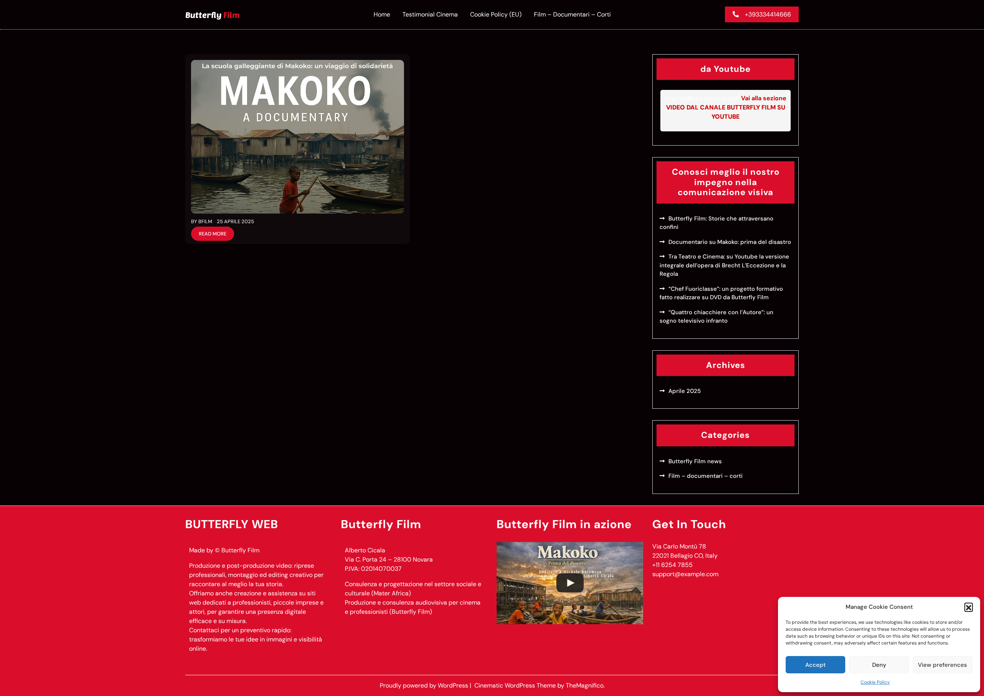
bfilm (205, 221)
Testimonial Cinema (430, 14)
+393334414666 (768, 14)
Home (382, 14)
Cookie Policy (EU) (496, 14)
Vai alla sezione (726, 107)
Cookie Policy (875, 682)
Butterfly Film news (695, 461)
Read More (212, 233)
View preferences (942, 665)
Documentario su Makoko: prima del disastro (729, 242)
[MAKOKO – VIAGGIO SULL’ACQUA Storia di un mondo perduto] (570, 583)
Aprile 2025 (684, 391)
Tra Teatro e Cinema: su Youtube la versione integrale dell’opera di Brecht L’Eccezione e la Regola (724, 265)
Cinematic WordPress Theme (515, 685)
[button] (968, 607)
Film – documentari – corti (572, 14)
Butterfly (212, 15)
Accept (815, 665)
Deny (879, 665)
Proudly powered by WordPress (425, 685)
